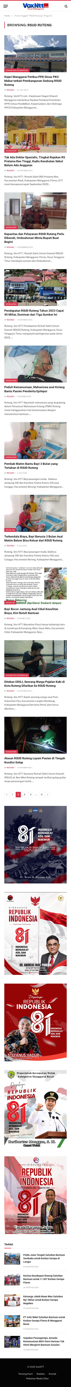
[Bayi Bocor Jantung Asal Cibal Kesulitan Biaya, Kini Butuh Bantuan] (35, 586)
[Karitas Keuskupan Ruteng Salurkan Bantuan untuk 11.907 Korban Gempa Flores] (12, 1279)
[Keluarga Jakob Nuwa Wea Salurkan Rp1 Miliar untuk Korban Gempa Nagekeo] (12, 1300)
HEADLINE (10, 530)
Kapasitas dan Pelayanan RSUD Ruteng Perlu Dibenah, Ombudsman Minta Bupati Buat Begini (34, 238)
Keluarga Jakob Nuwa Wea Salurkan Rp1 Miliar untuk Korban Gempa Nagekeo (43, 1300)
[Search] (66, 6)
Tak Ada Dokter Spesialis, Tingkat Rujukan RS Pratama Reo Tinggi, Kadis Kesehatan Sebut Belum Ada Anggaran (34, 161)
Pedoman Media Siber (37, 1378)
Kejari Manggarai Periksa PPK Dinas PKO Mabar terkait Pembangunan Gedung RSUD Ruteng (33, 80)
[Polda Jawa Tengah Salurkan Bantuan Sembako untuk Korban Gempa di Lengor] (12, 1259)
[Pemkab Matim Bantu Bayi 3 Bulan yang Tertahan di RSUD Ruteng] (35, 440)
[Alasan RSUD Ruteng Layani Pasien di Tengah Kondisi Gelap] (35, 735)
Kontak (52, 1374)
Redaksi (41, 1374)
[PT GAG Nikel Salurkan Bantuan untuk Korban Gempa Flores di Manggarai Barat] (12, 1321)
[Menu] (5, 6)
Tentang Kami (25, 1374)
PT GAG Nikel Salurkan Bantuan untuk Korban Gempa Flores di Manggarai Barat (44, 1320)
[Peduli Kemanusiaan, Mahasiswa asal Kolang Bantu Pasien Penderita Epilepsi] (35, 364)
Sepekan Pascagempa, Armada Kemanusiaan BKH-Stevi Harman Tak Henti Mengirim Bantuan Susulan (43, 1341)
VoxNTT (40, 1367)
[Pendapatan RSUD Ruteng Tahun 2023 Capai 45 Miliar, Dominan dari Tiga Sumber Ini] (35, 287)
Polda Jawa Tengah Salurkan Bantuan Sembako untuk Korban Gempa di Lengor (44, 1258)
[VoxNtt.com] (35, 6)
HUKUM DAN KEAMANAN (17, 70)
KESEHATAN (11, 151)
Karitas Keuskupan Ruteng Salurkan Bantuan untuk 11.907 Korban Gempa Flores (43, 1279)
